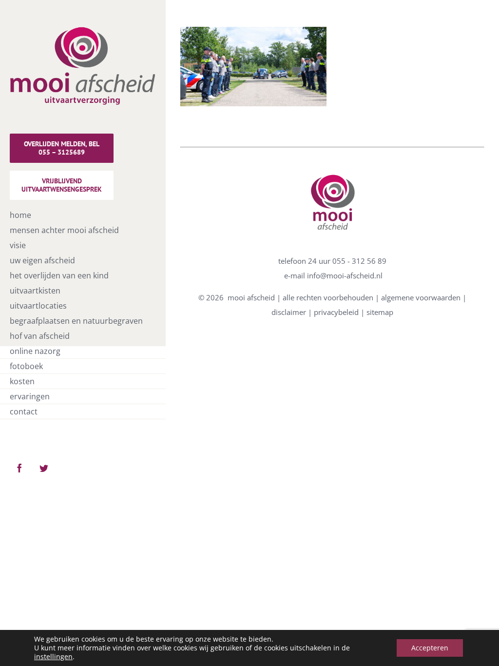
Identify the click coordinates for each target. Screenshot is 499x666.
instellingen (53, 656)
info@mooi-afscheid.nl (345, 275)
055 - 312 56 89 (359, 261)
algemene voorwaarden (421, 297)
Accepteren (429, 647)
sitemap (379, 312)
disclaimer (288, 312)
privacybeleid (336, 312)
